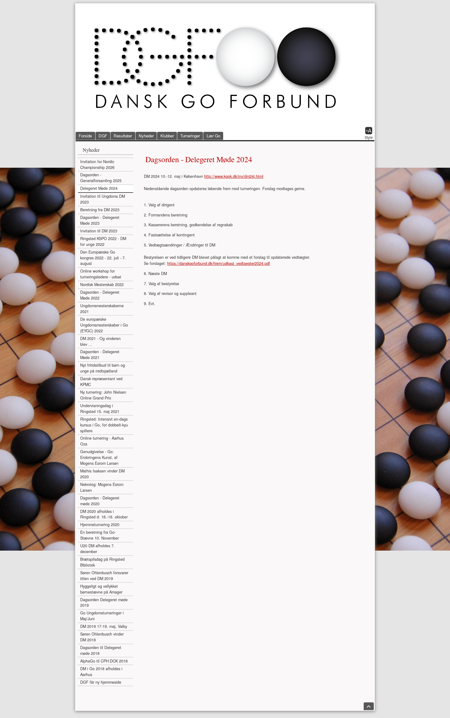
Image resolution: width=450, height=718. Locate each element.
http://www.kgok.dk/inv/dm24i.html (233, 176)
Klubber (167, 136)
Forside (85, 136)
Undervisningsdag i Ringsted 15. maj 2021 (99, 408)
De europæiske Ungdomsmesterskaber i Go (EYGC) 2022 (104, 325)
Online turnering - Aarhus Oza (102, 441)
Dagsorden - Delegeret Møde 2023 (99, 220)
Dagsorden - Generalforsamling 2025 (101, 177)
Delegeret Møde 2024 (99, 188)
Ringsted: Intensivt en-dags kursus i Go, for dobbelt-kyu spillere (104, 424)
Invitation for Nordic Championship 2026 (97, 164)
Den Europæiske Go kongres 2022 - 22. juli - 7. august (103, 257)
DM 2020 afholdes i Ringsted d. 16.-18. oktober (104, 514)
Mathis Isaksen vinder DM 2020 (102, 473)
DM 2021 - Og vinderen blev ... (100, 341)
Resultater (123, 136)
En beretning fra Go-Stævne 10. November (99, 535)
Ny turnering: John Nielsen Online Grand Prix (103, 395)
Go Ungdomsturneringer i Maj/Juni (102, 615)
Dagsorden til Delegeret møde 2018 (100, 650)
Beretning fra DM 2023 (99, 209)
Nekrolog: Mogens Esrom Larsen (101, 487)
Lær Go (213, 136)
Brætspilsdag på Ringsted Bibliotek (102, 562)
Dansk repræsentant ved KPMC (101, 381)
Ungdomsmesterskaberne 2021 (102, 308)
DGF (103, 136)
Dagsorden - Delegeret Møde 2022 (99, 295)
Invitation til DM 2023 (98, 231)
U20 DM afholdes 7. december (97, 548)
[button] (368, 133)
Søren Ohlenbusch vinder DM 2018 (102, 637)
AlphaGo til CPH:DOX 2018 (104, 661)
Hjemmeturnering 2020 (99, 524)
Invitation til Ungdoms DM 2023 (102, 199)
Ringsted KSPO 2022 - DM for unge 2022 (103, 241)
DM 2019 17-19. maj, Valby (103, 626)
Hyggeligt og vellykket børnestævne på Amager (101, 589)
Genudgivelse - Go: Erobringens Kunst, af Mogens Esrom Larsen (99, 457)
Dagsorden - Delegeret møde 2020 (99, 500)
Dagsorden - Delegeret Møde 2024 (198, 159)
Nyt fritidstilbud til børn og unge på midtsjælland (102, 368)
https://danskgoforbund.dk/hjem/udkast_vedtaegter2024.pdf (218, 263)
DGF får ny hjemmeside (100, 682)
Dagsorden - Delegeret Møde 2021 (99, 354)
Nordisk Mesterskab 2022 (102, 284)
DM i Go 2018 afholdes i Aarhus (101, 671)
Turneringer (190, 136)
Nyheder (146, 136)
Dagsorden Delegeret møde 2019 (104, 602)
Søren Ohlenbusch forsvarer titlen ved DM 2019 (104, 575)
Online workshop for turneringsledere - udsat (100, 274)
